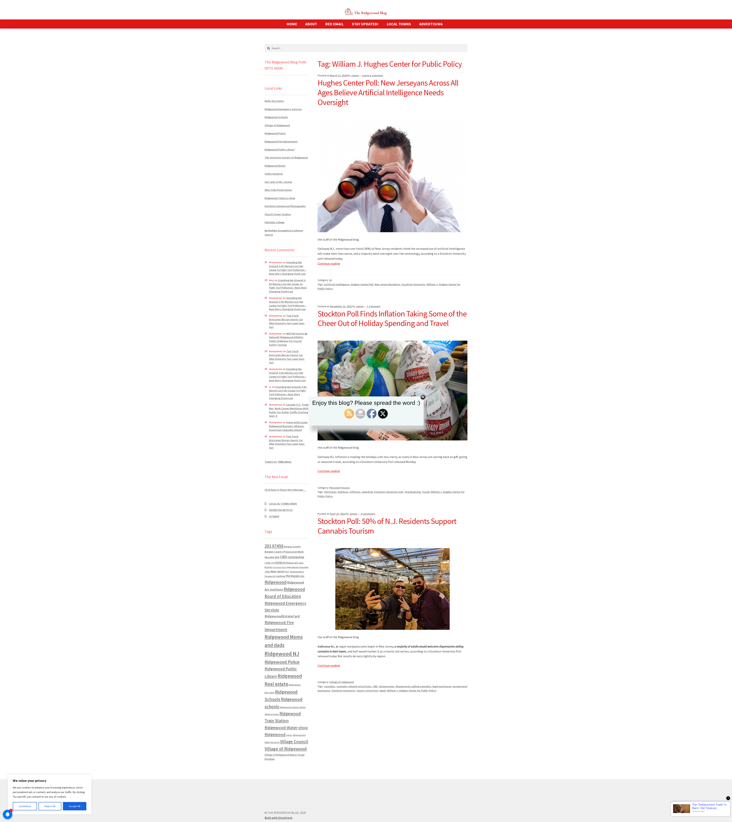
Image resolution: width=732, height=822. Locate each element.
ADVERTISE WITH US (281, 510)
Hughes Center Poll (362, 284)
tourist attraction (367, 690)
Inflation (355, 492)
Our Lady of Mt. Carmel (278, 182)
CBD (375, 686)
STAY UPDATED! (365, 24)
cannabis (329, 686)
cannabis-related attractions (354, 686)
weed (382, 690)
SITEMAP (274, 516)
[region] (50, 794)
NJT (287, 571)
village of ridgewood (341, 682)
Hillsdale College (274, 222)
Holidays (343, 492)
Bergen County (292, 546)
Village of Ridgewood (277, 125)
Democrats (292, 562)
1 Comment (373, 306)
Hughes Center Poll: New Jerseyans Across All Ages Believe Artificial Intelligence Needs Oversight (388, 92)
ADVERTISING (431, 24)
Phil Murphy (293, 576)
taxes (289, 735)
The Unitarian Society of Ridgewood (286, 157)
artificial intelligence (336, 284)
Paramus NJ (270, 576)
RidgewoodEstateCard (282, 616)
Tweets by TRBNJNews (278, 461)
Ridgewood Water (275, 165)
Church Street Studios (278, 214)
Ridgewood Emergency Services (283, 109)
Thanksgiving (412, 492)
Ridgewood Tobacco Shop (280, 198)
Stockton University (413, 284)
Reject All (50, 806)
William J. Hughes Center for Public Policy (411, 690)
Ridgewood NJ (282, 653)
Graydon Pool (279, 567)
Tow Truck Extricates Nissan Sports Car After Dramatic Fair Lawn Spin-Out (287, 321)
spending (367, 492)
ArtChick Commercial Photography (285, 206)
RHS (302, 576)
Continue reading (329, 263)
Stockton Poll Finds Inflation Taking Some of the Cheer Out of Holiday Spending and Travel (392, 318)
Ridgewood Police (275, 133)
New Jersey (278, 571)
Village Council (294, 741)
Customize (25, 806)
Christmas (330, 492)
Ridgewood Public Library (280, 149)
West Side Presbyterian (278, 190)
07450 (277, 546)
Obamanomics (297, 571)
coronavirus (295, 557)
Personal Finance (339, 487)
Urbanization (299, 735)
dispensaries (386, 686)
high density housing (297, 567)
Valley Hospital (274, 173)
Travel (425, 492)
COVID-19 (269, 563)
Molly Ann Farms (274, 101)
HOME (292, 24)
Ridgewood (276, 582)
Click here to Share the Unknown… (285, 489)
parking (280, 576)
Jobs (267, 571)
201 (268, 546)
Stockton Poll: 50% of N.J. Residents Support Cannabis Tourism (387, 526)
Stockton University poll (388, 492)
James (355, 75)
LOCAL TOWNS (399, 24)
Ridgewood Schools (276, 117)
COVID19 (279, 562)
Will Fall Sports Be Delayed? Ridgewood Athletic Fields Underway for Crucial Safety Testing (288, 339)
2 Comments (367, 513)
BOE (277, 557)
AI (330, 280)
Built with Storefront (278, 818)
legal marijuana (441, 686)
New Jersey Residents (387, 284)
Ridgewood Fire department (281, 141)
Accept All (74, 806)
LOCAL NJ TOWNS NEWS (283, 503)
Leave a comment (372, 75)
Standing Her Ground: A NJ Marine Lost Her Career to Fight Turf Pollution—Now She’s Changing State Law (287, 268)
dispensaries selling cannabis (413, 686)
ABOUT (311, 24)
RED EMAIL (334, 24)
